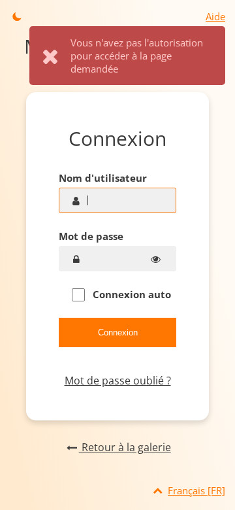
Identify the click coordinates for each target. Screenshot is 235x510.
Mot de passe (91, 236)
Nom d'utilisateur (103, 177)
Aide (215, 16)
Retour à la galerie (124, 447)
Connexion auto (130, 294)
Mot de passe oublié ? (118, 380)
